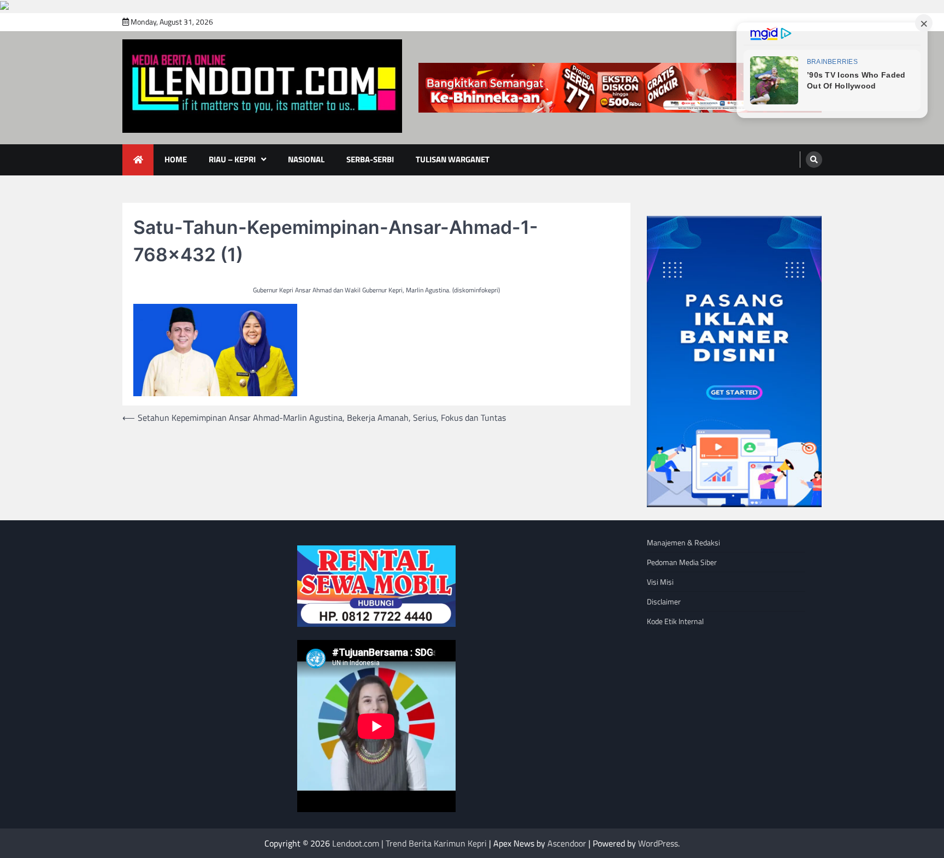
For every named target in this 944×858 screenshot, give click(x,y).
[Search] (814, 159)
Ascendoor (566, 843)
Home (175, 159)
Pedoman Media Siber (682, 562)
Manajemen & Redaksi (683, 542)
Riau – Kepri (232, 159)
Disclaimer (664, 601)
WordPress (658, 843)
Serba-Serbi (370, 159)
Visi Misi (660, 581)
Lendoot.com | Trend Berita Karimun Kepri (409, 843)
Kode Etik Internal (675, 621)
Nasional (306, 159)
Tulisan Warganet (452, 159)
